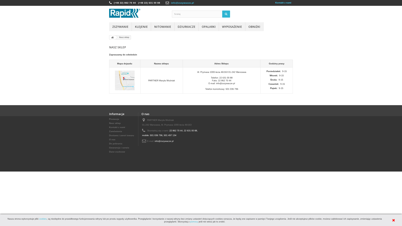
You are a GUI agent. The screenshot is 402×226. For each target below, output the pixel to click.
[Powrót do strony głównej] (112, 37)
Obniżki (254, 27)
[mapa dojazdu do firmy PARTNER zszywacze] (125, 80)
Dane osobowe (117, 152)
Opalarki (209, 27)
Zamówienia (115, 131)
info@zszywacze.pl (182, 3)
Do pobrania (115, 143)
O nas (112, 139)
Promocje (114, 119)
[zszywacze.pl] (138, 13)
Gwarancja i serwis (119, 147)
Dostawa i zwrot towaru (121, 135)
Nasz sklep (115, 123)
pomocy (194, 221)
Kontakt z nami (283, 2)
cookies (43, 219)
